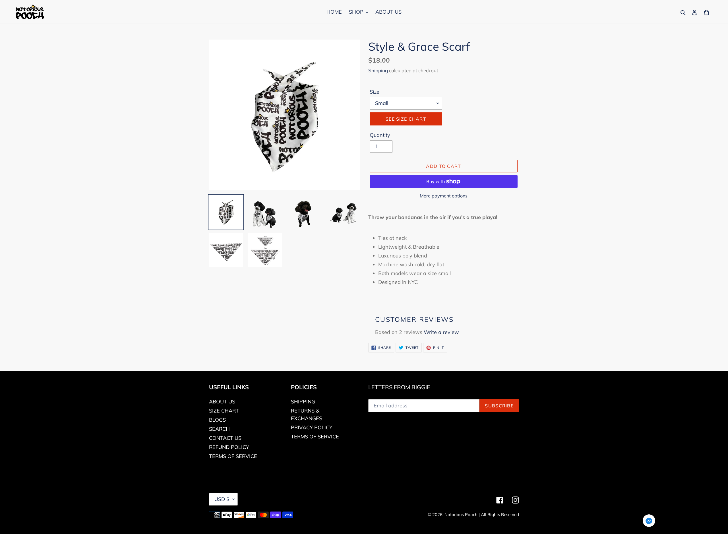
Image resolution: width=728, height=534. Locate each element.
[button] (649, 521)
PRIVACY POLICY (311, 427)
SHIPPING (303, 401)
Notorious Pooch (461, 514)
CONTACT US (225, 438)
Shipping (378, 70)
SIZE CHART (224, 410)
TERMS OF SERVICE (233, 456)
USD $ (221, 499)
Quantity (380, 135)
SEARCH (219, 429)
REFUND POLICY (229, 447)
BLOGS (217, 420)
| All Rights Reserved (499, 514)
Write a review (441, 332)
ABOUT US (222, 401)
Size (374, 91)
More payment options (444, 196)
